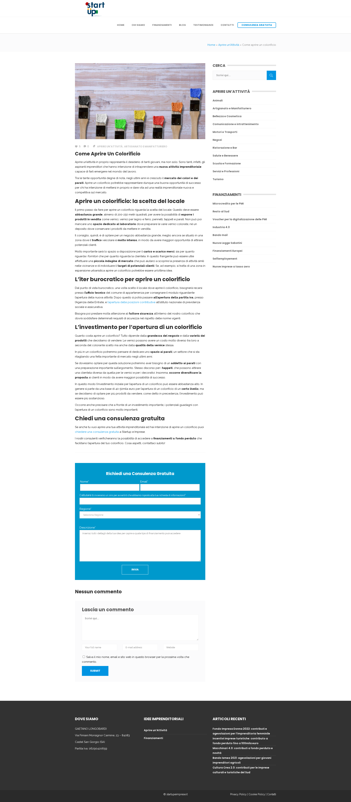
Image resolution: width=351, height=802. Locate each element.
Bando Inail (220, 235)
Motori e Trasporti (225, 132)
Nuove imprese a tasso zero (231, 266)
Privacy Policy (238, 794)
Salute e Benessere (225, 155)
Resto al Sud (221, 211)
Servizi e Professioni (226, 171)
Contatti (271, 794)
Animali (218, 100)
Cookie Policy (257, 794)
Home (211, 44)
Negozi (217, 140)
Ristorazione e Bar (225, 148)
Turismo (218, 179)
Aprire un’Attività (155, 730)
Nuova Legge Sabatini (227, 243)
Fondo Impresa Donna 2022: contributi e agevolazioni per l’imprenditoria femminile (241, 731)
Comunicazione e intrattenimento (236, 124)
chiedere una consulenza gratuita (97, 431)
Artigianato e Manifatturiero (145, 146)
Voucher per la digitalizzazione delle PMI (240, 219)
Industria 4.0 (221, 227)
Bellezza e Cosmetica (227, 116)
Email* (144, 481)
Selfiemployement (225, 258)
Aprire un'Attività (228, 44)
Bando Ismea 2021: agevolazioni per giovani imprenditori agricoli (242, 760)
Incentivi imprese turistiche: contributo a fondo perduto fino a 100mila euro (240, 741)
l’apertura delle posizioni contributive (131, 302)
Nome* (84, 481)
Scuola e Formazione (227, 163)
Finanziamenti (153, 738)
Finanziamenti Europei (227, 251)
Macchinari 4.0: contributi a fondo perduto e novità (243, 750)
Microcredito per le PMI (228, 203)
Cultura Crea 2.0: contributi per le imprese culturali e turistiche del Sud (241, 770)
